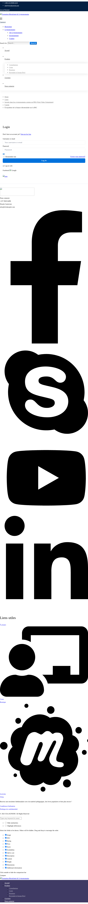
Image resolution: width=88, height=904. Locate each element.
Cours (6, 99)
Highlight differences (14, 826)
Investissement (14, 36)
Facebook (6, 170)
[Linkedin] (46, 610)
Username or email (9, 139)
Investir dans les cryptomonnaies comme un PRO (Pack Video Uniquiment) (29, 102)
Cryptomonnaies (10, 30)
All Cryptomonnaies (15, 33)
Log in (2, 10)
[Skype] (46, 439)
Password (6, 146)
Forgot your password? (77, 156)
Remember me (10, 157)
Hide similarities (12, 823)
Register (7, 10)
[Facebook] (46, 343)
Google (13, 170)
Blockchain (8, 27)
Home (6, 97)
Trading (11, 38)
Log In (44, 160)
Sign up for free (26, 134)
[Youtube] (46, 514)
